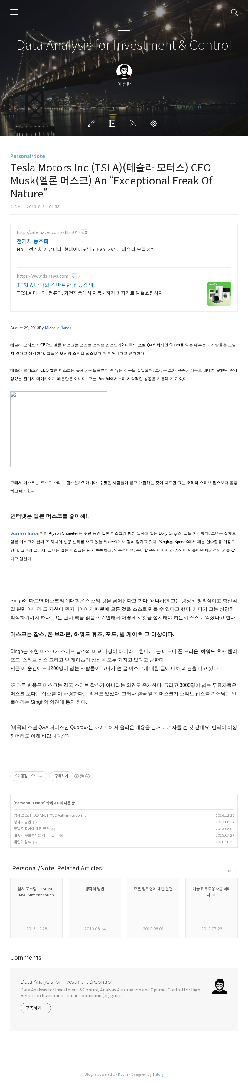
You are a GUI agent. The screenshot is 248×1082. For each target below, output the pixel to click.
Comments (25, 958)
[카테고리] (14, 12)
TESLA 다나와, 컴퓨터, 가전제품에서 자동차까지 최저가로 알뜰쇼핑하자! (91, 293)
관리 (154, 123)
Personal (23, 803)
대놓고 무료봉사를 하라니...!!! (35, 835)
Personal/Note (27, 156)
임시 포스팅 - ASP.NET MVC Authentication (48, 815)
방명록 (113, 123)
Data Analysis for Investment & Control (124, 45)
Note (39, 803)
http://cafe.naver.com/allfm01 (47, 232)
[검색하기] (234, 12)
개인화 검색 (22, 842)
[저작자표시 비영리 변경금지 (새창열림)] (81, 776)
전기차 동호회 (33, 241)
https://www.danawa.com (42, 276)
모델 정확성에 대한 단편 (32, 828)
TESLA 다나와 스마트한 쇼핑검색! (56, 285)
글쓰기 (93, 123)
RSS (134, 123)
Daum (123, 1074)
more (233, 870)
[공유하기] (33, 776)
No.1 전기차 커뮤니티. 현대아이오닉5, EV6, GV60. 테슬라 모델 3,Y (85, 249)
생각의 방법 (22, 822)
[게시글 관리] (40, 776)
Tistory (158, 1074)
